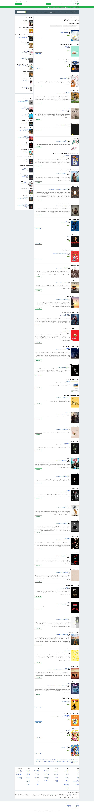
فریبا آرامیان (26, 21)
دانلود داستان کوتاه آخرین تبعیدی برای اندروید (47, 465)
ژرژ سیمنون (26, 122)
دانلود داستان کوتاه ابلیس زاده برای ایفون (52, 529)
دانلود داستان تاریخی (44, 285)
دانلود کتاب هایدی (75, 744)
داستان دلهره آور (64, 590)
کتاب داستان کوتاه (61, 114)
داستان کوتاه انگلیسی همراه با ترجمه (46, 192)
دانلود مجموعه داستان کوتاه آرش (54, 511)
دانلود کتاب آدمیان (75, 600)
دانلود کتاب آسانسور (75, 681)
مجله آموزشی (28, 778)
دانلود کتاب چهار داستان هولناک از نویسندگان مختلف (68, 204)
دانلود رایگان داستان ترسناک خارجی (42, 208)
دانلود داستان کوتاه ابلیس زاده (43, 527)
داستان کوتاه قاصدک (51, 623)
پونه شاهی (68, 490)
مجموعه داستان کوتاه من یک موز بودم (63, 659)
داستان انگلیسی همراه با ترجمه (57, 192)
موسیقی (38, 780)
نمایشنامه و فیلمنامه (76, 781)
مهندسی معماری (46, 773)
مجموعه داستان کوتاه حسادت (50, 544)
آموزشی (20, 778)
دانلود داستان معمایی (55, 211)
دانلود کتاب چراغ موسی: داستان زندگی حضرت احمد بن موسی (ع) (66, 153)
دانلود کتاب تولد (75, 426)
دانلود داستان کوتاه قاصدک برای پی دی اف (60, 622)
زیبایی (38, 774)
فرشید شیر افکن (71, 23)
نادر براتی (26, 100)
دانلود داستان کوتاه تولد (52, 432)
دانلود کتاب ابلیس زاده (74, 520)
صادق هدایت (26, 36)
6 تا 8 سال (66, 253)
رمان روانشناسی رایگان (59, 305)
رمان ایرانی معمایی (64, 112)
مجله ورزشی (28, 777)
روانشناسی (66, 777)
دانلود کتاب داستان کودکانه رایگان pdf (61, 321)
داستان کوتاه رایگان (67, 114)
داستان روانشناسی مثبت (62, 303)
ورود (26, 1)
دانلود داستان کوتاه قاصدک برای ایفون (53, 625)
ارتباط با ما (77, 804)
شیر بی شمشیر (62, 761)
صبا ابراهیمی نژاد (67, 458)
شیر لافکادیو (55, 761)
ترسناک (62, 222)
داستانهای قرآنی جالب (66, 162)
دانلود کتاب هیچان (75, 441)
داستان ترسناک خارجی (48, 211)
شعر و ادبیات (20, 770)
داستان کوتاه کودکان (61, 163)
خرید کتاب (69, 806)
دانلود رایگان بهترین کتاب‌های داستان (23, 101)
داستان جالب (55, 285)
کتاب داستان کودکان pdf (49, 319)
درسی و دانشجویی (65, 784)
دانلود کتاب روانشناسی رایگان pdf (50, 305)
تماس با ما (16, 1)
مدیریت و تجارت (19, 775)
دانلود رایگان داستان (44, 302)
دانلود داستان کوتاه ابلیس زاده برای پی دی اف (60, 526)
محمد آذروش (26, 159)
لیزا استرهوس (67, 77)
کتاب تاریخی (38, 285)
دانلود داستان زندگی (64, 623)
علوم (71, 7)
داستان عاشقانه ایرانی (53, 368)
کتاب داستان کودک (59, 82)
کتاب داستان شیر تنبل (46, 82)
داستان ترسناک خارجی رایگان (53, 208)
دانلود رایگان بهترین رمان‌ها (25, 22)
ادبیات (74, 7)
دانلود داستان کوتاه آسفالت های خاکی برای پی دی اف (48, 638)
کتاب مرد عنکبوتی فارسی (42, 339)
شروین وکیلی (67, 412)
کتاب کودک (64, 82)
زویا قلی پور (26, 143)
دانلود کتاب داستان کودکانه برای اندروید (61, 337)
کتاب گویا (39, 371)
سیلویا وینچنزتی (67, 61)
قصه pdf (38, 321)
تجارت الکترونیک (55, 775)
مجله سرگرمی (28, 774)
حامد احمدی (68, 381)
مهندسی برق (47, 774)
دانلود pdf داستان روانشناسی (52, 302)
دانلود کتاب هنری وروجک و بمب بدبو (71, 713)
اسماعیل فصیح (67, 428)
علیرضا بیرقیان (67, 522)
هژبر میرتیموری (67, 618)
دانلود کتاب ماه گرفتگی (74, 473)
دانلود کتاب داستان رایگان (62, 355)
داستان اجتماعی (45, 127)
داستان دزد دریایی (64, 176)
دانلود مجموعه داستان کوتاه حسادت (61, 544)
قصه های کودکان (47, 336)
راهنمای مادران (65, 47)
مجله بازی (28, 773)
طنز (48, 285)
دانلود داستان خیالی (62, 464)
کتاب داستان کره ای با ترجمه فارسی (55, 353)
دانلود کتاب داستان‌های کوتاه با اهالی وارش (70, 698)
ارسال (59, 797)
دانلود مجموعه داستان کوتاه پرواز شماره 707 (62, 195)
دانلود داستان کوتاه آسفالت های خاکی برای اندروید (47, 637)
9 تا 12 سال (57, 253)
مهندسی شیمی (46, 777)
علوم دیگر (67, 788)
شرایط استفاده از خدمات (75, 808)
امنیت (57, 773)
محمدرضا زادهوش (25, 151)
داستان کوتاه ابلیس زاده (52, 527)
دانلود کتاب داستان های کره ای (56, 352)
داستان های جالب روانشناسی (43, 303)
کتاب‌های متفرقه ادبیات (25, 73)
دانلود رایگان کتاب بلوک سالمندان (62, 115)
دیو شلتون (68, 221)
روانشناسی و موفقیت (18, 773)
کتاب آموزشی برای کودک (42, 81)
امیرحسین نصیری (67, 108)
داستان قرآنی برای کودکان (47, 161)
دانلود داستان (57, 100)
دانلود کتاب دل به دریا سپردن (73, 296)
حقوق (67, 783)
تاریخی (67, 774)
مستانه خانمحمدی (67, 267)
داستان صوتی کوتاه (63, 594)
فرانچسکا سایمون (67, 251)
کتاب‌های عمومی (26, 29)
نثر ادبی (77, 778)
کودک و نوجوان (37, 778)
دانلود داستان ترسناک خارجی (62, 208)
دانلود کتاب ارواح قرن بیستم (73, 234)
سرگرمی (38, 775)
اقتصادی (67, 770)
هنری (38, 783)
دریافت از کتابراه (38, 38)
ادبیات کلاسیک (62, 732)
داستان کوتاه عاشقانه (39, 480)
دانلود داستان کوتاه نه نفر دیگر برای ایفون (47, 591)
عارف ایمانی (68, 188)
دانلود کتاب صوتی (38, 375)
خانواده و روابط (37, 773)
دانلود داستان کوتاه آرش (51, 512)
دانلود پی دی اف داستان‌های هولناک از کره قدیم (56, 356)
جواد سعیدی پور (67, 443)
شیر (72, 761)
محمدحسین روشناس (66, 475)
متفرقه (38, 784)
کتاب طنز (51, 285)
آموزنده (54, 253)
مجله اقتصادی (28, 775)
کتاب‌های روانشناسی (26, 152)
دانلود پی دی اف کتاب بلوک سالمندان (41, 115)
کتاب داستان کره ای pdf (65, 353)
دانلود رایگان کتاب (63, 288)
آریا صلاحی (68, 587)
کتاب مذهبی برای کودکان (63, 159)
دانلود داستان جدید (41, 99)
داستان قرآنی (54, 161)
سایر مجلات (28, 784)
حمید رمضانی (67, 571)
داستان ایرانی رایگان (47, 114)
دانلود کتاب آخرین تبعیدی (73, 457)
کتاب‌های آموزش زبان (20, 65)
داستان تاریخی (47, 416)
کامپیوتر (66, 7)
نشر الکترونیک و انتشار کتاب (74, 1)
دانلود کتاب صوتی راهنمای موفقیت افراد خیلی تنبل (56, 759)
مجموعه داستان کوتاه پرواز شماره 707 (49, 195)
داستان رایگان (55, 355)
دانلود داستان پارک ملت (53, 96)
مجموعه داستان (55, 385)
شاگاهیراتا (68, 730)
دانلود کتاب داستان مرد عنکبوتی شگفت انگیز (70, 312)
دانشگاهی (61, 32)
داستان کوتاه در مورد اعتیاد (62, 510)
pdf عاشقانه (65, 542)
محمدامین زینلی (67, 505)
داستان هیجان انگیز (39, 127)
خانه (78, 7)
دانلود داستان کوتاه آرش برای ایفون (64, 514)
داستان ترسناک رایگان (54, 212)
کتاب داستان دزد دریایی (49, 176)
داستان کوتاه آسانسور (66, 690)
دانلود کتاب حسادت (75, 536)
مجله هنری (28, 783)
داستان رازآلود (42, 114)
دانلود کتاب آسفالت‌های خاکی (73, 632)
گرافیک (57, 781)
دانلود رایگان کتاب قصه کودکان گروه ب (55, 322)
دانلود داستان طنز (60, 285)
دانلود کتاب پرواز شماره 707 (73, 186)
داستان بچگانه (40, 82)
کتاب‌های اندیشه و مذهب (25, 115)
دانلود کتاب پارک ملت (74, 90)
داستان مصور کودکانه (63, 81)
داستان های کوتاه (39, 177)
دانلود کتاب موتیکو (75, 265)
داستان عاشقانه (64, 368)
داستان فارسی (64, 127)
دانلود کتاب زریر (75, 410)
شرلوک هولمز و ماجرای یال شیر (47, 761)
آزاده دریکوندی (67, 171)
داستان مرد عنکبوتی (64, 319)
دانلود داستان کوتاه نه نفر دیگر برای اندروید (61, 591)
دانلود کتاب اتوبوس (75, 280)
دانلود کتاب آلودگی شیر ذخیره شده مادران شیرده (69, 44)
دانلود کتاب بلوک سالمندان (73, 107)
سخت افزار (56, 777)
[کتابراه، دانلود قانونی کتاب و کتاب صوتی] (68, 35)
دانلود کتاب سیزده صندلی (74, 219)
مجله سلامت (28, 781)
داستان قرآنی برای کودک (45, 159)
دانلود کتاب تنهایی (75, 666)
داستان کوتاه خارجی (41, 211)
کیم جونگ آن (26, 182)
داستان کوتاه (51, 112)
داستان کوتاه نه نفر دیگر (46, 590)
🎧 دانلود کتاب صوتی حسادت (73, 364)
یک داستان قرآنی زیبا (50, 162)
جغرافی (67, 775)
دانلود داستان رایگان (65, 100)
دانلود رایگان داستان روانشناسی (62, 302)
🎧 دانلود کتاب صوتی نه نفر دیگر (72, 585)
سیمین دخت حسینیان (66, 554)
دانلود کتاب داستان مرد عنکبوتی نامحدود (71, 328)
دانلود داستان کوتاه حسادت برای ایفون (43, 370)
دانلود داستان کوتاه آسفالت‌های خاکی (61, 637)
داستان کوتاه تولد (39, 432)
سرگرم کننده (53, 716)
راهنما (20, 1)
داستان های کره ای (64, 352)
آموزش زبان (77, 784)
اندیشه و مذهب (66, 771)
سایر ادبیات (77, 785)
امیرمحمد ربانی (67, 314)
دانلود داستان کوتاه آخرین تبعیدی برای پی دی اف (59, 462)
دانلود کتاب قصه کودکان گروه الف (44, 334)
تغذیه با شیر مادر (69, 761)
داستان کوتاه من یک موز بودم (62, 654)
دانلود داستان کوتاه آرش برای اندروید (41, 512)
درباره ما (77, 805)
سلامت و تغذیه (37, 777)
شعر (78, 773)
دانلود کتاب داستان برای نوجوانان (50, 689)
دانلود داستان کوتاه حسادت (66, 370)
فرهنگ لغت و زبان (76, 783)
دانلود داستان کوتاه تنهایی (59, 675)
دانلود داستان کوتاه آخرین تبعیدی (60, 465)
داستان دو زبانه (64, 192)
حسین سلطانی (67, 668)
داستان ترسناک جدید (61, 212)
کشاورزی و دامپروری (65, 785)
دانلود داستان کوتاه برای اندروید (62, 271)
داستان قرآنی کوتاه (39, 161)
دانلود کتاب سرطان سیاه (74, 123)
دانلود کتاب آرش (75, 504)
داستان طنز (65, 285)
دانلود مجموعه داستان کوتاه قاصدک (47, 622)
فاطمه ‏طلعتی (67, 46)
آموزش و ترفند (56, 771)
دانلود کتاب (38, 86)
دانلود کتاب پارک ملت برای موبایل (49, 99)
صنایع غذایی (66, 32)
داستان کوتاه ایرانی (39, 112)
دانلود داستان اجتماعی (56, 286)
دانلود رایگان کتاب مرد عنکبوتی (62, 339)
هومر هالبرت (68, 348)
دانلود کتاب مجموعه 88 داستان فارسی (71, 395)
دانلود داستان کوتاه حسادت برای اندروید (55, 370)
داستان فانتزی (68, 464)
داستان (60, 100)
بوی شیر (58, 761)
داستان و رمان (62, 237)
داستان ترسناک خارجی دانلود (65, 210)
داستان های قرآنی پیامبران (58, 162)
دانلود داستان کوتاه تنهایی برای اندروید (48, 675)
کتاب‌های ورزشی (26, 191)
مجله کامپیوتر (28, 770)
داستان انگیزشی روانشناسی (53, 303)
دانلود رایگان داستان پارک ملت (62, 96)
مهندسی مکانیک (46, 775)
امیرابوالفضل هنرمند (25, 204)
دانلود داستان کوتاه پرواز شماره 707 (55, 196)
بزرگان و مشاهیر (36, 770)
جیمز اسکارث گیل (25, 107)
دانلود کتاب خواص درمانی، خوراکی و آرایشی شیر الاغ (68, 59)
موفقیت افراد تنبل (44, 759)
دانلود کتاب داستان (40, 447)
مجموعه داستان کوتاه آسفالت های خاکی (53, 639)
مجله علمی (28, 780)
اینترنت (57, 770)
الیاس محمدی (67, 140)
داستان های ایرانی (59, 447)
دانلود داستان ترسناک (67, 117)
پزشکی (67, 773)
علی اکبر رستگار (67, 155)
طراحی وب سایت (55, 780)
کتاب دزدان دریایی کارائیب (40, 176)
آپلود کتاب (18, 3)
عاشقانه (66, 732)
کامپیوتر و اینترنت (55, 783)
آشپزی (38, 771)
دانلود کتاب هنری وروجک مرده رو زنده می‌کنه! (70, 250)
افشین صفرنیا (67, 298)
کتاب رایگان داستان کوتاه (40, 274)
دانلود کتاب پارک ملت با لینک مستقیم (61, 99)
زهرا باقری (68, 683)
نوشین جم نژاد (26, 136)
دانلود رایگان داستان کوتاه (49, 274)
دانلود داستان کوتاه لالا (52, 144)
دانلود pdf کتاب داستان (42, 606)
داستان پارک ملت (49, 98)
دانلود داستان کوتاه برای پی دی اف (65, 178)
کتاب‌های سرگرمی (26, 206)
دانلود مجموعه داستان (52, 447)
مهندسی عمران (46, 771)
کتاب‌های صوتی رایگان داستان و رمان (23, 37)
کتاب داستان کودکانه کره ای (44, 353)
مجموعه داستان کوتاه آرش (44, 511)
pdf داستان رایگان (52, 177)
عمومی (57, 7)
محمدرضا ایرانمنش (67, 30)
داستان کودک (57, 81)
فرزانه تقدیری (26, 129)
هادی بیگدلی (26, 114)
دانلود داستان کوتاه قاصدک (43, 623)
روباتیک (47, 778)
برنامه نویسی (56, 774)
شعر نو (78, 774)
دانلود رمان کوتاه (37, 462)
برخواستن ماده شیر (39, 761)
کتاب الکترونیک (68, 804)
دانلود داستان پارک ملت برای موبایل (57, 98)
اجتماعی (67, 778)
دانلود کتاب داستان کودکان (50, 81)
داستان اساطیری (64, 416)
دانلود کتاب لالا (76, 138)
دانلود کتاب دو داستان (74, 569)
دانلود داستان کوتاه (46, 112)
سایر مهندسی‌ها (46, 780)
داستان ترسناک (65, 358)
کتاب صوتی (49, 7)
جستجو (48, 4)
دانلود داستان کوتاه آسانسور (58, 690)
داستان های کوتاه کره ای (46, 352)
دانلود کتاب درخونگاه (75, 488)
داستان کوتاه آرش (58, 512)
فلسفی (67, 781)
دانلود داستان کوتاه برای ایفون (63, 180)
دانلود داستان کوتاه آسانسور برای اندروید (47, 690)
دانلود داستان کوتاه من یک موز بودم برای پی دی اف (56, 657)
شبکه (57, 778)
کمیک (78, 777)
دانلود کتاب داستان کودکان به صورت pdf (48, 337)
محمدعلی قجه (26, 197)
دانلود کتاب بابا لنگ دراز (74, 729)
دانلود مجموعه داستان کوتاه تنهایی (55, 673)
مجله (54, 7)
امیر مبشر (26, 190)
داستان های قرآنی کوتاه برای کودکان (41, 162)
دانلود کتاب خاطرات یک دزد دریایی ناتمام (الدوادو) (69, 170)
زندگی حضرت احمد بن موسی (54, 159)
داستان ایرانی (55, 127)
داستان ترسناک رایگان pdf (46, 210)
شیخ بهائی (26, 72)
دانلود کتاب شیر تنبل (74, 75)
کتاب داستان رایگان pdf (57, 319)
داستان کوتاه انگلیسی (59, 193)
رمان (63, 385)
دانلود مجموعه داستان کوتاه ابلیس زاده (46, 526)
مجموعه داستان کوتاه (46, 178)
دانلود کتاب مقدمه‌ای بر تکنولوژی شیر (71, 29)
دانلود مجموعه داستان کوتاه (54, 178)
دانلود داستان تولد (45, 432)
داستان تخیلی (43, 416)
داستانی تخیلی (48, 464)
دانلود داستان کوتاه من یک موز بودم (51, 654)
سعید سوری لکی (67, 92)
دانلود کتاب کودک (67, 163)
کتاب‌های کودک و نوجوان (64, 78)
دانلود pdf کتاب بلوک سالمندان (52, 115)
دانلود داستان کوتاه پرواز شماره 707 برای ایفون (60, 197)
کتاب (70, 795)
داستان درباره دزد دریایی (57, 176)
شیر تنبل (67, 84)
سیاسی (67, 780)
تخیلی (53, 464)
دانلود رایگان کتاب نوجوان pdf (40, 689)
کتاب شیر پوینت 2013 (74, 762)
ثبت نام (23, 1)
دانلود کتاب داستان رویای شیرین (72, 379)
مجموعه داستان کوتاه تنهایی (45, 673)
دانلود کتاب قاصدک (75, 616)
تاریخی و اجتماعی (19, 774)
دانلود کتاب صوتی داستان (46, 371)
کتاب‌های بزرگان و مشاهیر (25, 87)
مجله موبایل (28, 771)
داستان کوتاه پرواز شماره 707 (65, 196)
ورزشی (38, 781)
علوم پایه (67, 787)
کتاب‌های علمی (26, 65)
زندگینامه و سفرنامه (76, 780)
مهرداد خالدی (26, 51)
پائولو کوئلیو (26, 43)
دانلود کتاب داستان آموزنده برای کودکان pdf (47, 321)
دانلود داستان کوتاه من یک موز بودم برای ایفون (57, 656)
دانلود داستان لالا (38, 144)
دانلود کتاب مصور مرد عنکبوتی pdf (52, 339)
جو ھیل (68, 236)
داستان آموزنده (53, 82)
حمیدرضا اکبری (67, 700)
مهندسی (62, 7)
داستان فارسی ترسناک (57, 112)
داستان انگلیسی (52, 193)
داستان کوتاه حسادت (39, 368)
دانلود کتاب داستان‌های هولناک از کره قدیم (70, 346)
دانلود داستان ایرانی (54, 114)
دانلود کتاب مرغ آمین (74, 552)
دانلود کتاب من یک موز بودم (73, 648)
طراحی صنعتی (46, 770)
